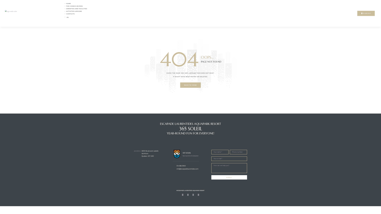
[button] (366, 13)
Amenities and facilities (76, 8)
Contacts (70, 14)
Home (68, 3)
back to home (190, 85)
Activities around (74, 11)
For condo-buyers (74, 6)
